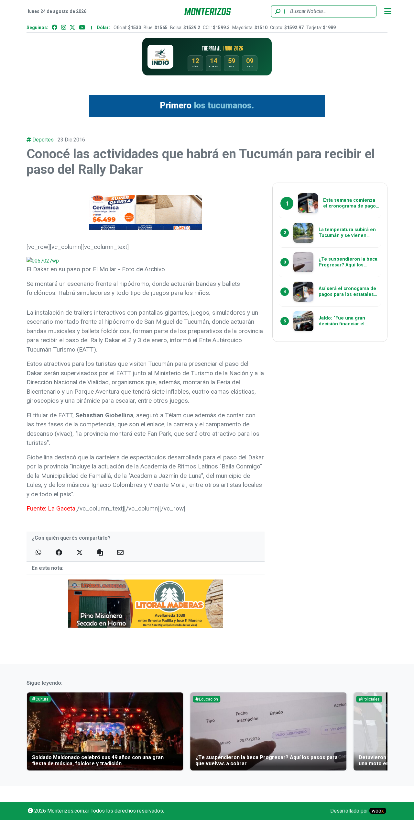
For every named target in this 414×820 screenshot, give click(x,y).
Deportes (43, 140)
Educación (208, 699)
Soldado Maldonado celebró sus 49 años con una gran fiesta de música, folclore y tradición (98, 760)
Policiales (371, 699)
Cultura (42, 699)
